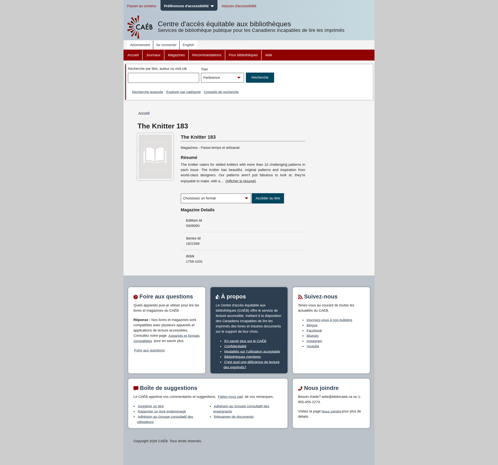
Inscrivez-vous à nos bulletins (329, 320)
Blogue (312, 325)
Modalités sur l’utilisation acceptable (252, 351)
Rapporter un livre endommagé (162, 411)
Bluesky (313, 336)
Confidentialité (235, 346)
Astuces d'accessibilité (239, 6)
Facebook (314, 330)
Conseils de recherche (221, 92)
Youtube (313, 346)
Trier (204, 69)
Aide (268, 55)
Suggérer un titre (151, 406)
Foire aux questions (149, 350)
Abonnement (140, 45)
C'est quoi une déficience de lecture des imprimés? (252, 364)
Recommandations (206, 55)
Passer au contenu (141, 6)
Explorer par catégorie (183, 92)
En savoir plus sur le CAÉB (245, 341)
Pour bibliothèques (243, 55)
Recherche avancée (147, 92)
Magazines (176, 55)
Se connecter (166, 45)
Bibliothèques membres (242, 357)
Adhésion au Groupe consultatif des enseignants (241, 408)
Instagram (314, 341)
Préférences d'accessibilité (186, 6)
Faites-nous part (230, 397)
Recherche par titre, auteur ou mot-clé (157, 69)
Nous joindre (331, 411)
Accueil (133, 55)
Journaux (153, 55)
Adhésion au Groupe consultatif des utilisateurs (165, 419)
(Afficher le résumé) (240, 181)
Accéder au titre (268, 198)
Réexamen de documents (234, 416)
